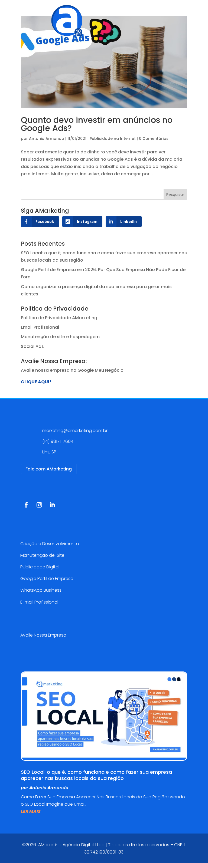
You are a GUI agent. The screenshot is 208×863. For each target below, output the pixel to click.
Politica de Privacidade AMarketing (59, 318)
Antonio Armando (46, 138)
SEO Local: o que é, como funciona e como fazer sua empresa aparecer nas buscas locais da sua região (96, 775)
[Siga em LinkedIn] (52, 504)
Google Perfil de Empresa (46, 578)
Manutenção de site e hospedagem (60, 337)
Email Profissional (40, 327)
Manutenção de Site (42, 555)
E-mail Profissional (39, 602)
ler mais (31, 811)
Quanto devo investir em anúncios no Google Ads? (97, 124)
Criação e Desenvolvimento (49, 544)
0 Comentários (153, 138)
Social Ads (32, 346)
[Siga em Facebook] (26, 504)
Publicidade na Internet (113, 138)
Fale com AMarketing (48, 469)
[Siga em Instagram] (39, 504)
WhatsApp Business (40, 590)
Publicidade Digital (39, 567)
